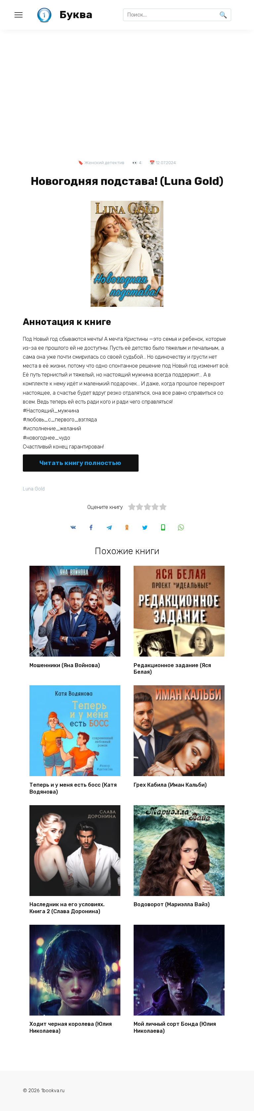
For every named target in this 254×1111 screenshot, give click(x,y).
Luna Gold (34, 489)
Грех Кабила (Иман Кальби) (170, 784)
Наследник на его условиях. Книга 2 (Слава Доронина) (67, 907)
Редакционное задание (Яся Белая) (172, 668)
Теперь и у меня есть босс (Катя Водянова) (73, 788)
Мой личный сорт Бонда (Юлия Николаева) (175, 1027)
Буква (76, 14)
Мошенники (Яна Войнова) (64, 665)
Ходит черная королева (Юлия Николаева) (70, 1027)
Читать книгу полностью (80, 463)
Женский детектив (104, 162)
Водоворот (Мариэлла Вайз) (172, 904)
